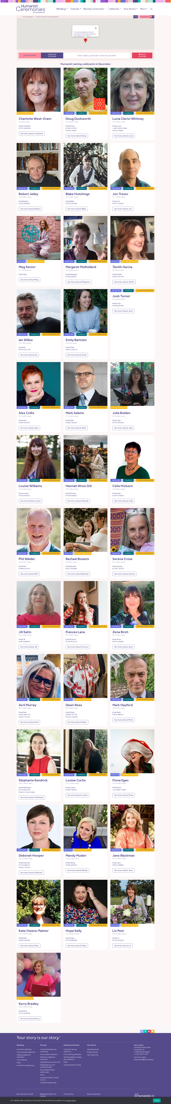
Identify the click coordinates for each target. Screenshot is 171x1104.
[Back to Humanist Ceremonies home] (31, 8)
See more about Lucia (123, 136)
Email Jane (116, 863)
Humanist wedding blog (25, 1065)
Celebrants (113, 8)
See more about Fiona (123, 795)
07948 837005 (118, 306)
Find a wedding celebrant (26, 1052)
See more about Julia (123, 428)
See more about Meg (29, 279)
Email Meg (23, 274)
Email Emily (70, 347)
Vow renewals (22, 1060)
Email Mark (70, 420)
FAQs (19, 1063)
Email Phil (22, 566)
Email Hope (70, 938)
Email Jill (22, 639)
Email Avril (22, 712)
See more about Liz (122, 945)
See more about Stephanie (32, 797)
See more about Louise (30, 501)
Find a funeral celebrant (48, 1054)
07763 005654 (24, 203)
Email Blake (70, 201)
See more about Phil (29, 574)
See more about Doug (76, 136)
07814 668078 (24, 642)
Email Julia (116, 420)
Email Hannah (71, 493)
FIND (135, 17)
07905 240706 (24, 940)
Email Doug (70, 126)
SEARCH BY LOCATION (52, 55)
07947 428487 (118, 642)
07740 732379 (118, 569)
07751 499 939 (24, 128)
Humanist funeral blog (48, 1083)
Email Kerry (23, 1011)
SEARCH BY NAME (29, 55)
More (143, 8)
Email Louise (23, 493)
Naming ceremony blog (72, 1065)
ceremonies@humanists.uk (144, 1060)
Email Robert (23, 201)
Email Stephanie (25, 787)
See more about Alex (29, 428)
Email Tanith (117, 274)
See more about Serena (124, 574)
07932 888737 (118, 715)
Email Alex (23, 420)
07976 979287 (118, 496)
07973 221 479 (24, 350)
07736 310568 (71, 203)
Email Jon (116, 201)
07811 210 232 (71, 350)
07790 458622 (71, 496)
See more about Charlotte (31, 133)
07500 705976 (71, 790)
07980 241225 (24, 569)
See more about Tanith (124, 282)
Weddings (61, 8)
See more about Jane (123, 870)
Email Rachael (71, 566)
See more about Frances (78, 647)
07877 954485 (71, 569)
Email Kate (23, 938)
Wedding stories (93, 1049)
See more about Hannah (77, 501)
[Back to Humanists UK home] (144, 1096)
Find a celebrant (28, 17)
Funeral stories (92, 1052)
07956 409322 (71, 865)
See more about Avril (29, 722)
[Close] (96, 28)
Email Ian (22, 347)
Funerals (75, 8)
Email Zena (116, 639)
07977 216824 (118, 203)
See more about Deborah (31, 872)
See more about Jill (28, 647)
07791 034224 (118, 940)
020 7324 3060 (140, 1057)
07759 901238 (24, 790)
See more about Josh (123, 311)
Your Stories (130, 8)
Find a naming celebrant (72, 1054)
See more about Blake (76, 209)
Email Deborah (24, 863)
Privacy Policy (68, 1094)
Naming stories (92, 1055)
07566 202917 (71, 277)
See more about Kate (29, 945)
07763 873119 (71, 642)
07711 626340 (24, 1013)
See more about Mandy (77, 870)
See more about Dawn (77, 722)
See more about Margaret (78, 282)
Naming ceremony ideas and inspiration (72, 1058)
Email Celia (116, 493)
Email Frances (71, 639)
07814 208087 (118, 865)
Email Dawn (70, 712)
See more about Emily (76, 355)
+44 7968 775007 (119, 790)
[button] (151, 9)
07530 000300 (71, 940)
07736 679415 (24, 496)
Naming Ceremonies (93, 8)
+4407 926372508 (119, 128)
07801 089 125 (24, 715)
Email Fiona (116, 787)
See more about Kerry (30, 1018)
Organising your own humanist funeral (47, 1066)
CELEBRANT (144, 17)
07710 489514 (24, 865)
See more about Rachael (77, 574)
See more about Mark (76, 428)
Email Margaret (71, 274)
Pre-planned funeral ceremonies (47, 1071)
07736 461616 (118, 423)
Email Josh (116, 303)
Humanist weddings (24, 1049)
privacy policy (71, 1100)
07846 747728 (71, 715)
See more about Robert (30, 209)
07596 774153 (71, 128)
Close (157, 1100)
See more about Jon (123, 209)
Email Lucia (116, 126)
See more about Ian (28, 355)
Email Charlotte (24, 126)
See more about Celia (123, 501)
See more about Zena (123, 647)
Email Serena (117, 566)
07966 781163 (71, 423)
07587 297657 (24, 423)
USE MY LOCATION (142, 55)
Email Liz (115, 938)
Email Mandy (70, 863)
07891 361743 (118, 277)
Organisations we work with (50, 1062)
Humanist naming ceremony (70, 1050)
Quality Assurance (93, 1094)
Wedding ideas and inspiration (23, 1056)
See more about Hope (76, 945)
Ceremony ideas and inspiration (47, 1058)
